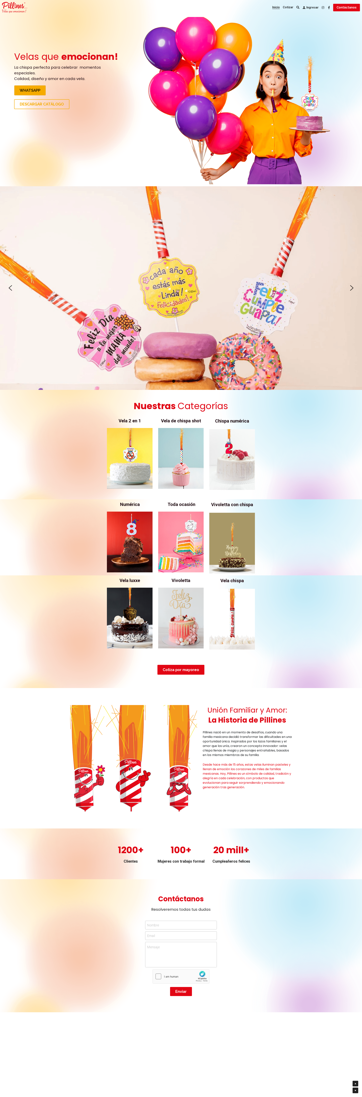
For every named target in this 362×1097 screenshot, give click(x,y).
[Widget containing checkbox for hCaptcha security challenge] (181, 976)
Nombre (153, 925)
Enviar (181, 991)
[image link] (130, 458)
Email (151, 936)
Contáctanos (347, 7)
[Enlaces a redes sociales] (323, 7)
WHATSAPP (30, 90)
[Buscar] (297, 7)
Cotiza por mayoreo (181, 669)
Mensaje (153, 947)
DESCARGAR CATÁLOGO (42, 104)
